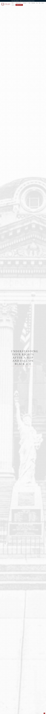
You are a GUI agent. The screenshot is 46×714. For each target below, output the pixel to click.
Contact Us (13, 4)
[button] (13, 3)
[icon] (44, 713)
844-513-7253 (19, 4)
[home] (5, 4)
